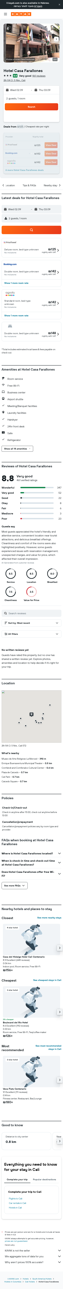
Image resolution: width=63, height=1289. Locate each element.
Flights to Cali (15, 1198)
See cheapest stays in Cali (47, 980)
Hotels (26, 1279)
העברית (38, 6)
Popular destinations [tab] (44, 1179)
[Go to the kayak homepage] (21, 14)
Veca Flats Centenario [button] (14, 1088)
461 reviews (38, 75)
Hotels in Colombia (12, 1281)
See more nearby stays (49, 917)
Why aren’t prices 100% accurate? (24, 1262)
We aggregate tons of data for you (24, 1256)
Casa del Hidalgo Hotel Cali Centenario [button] (24, 956)
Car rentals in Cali (17, 1203)
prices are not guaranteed (16, 1241)
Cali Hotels (30, 1281)
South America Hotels (42, 1279)
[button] (59, 4)
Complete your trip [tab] (17, 1179)
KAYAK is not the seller (17, 1250)
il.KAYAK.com (13, 1279)
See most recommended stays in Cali (48, 1047)
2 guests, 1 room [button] (15, 98)
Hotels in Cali (15, 1207)
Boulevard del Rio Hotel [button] (15, 1022)
